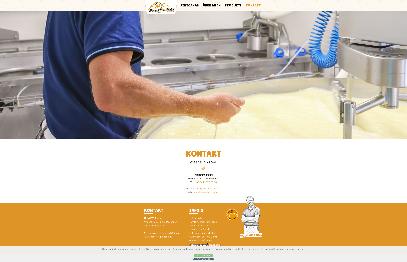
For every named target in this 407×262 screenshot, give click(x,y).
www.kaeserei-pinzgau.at (206, 192)
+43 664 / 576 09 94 (206, 182)
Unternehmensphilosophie (205, 221)
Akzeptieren (203, 255)
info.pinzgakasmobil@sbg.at (206, 188)
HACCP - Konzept (200, 225)
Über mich (212, 5)
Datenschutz (203, 259)
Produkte (233, 5)
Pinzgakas (190, 5)
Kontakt (253, 5)
